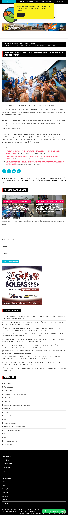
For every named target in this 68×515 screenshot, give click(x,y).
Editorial (7, 398)
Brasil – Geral (8, 391)
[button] (54, 511)
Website (5, 254)
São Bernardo (6, 456)
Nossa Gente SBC (10, 423)
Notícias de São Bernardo (12, 430)
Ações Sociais (8, 387)
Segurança (5, 471)
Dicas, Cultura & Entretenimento (15, 394)
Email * (4, 247)
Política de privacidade (38, 513)
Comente (5, 224)
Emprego (7, 409)
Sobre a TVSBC (9, 445)
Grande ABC (6, 467)
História (6, 460)
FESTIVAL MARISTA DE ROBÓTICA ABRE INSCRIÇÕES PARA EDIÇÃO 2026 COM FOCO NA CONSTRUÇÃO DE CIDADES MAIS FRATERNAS (42, 1)
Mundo (6, 419)
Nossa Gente (7, 464)
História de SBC (9, 416)
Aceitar (21, 15)
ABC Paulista (8, 383)
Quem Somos (6, 503)
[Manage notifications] (64, 511)
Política (6, 434)
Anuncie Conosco (60, 513)
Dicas (4, 474)
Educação (7, 401)
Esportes (7, 412)
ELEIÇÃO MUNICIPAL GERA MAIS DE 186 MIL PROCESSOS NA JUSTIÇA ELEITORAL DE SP (53, 209)
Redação (23, 106)
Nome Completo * (8, 240)
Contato (50, 513)
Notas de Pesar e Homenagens (14, 427)
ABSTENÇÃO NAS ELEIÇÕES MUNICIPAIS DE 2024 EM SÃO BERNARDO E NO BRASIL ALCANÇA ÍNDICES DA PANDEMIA (21, 208)
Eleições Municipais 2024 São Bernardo (42, 106)
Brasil (4, 482)
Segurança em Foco (10, 441)
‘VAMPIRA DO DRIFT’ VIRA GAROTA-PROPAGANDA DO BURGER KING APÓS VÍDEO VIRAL (33, 368)
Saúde (6, 438)
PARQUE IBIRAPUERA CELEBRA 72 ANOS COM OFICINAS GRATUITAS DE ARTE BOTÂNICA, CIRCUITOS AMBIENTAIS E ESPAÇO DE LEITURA (32, 358)
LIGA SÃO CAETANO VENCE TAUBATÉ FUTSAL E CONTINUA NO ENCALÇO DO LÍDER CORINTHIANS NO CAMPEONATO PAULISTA (30, 346)
